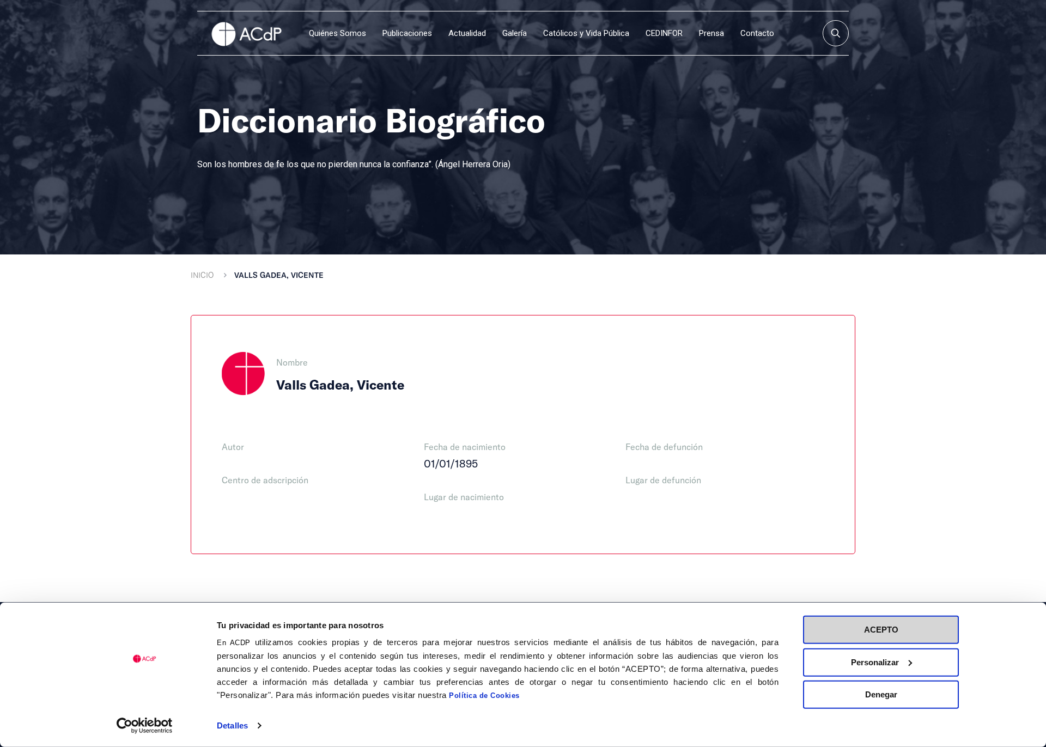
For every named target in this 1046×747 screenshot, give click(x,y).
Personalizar (875, 661)
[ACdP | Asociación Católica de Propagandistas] (246, 33)
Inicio (202, 275)
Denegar (881, 694)
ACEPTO (881, 629)
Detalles (232, 725)
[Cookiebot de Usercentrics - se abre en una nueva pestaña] (144, 726)
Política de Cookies (484, 695)
